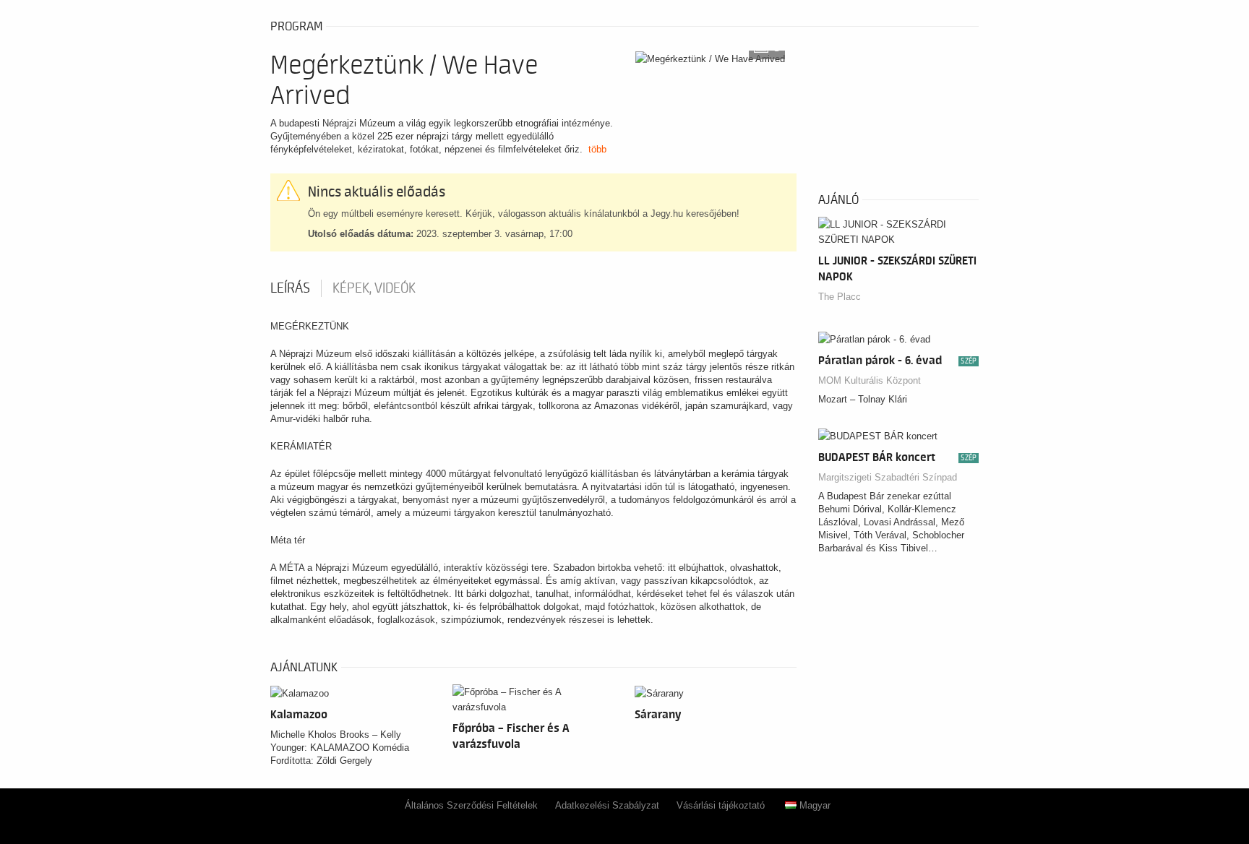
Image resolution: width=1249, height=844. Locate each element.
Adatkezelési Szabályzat (607, 805)
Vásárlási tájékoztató (721, 805)
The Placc (839, 296)
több (597, 149)
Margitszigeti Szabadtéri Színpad (887, 477)
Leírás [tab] (290, 288)
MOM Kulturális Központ (869, 380)
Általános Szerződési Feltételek (471, 805)
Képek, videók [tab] (374, 288)
